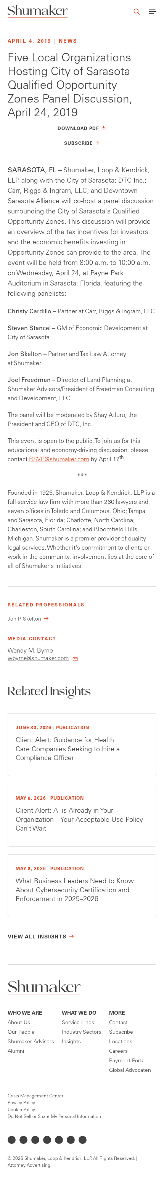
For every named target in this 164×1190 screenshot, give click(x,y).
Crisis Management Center (35, 1096)
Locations (120, 1042)
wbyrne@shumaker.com (38, 659)
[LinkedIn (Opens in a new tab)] (12, 1140)
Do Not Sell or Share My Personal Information (54, 1117)
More (117, 1013)
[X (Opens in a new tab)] (23, 1140)
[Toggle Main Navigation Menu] (152, 11)
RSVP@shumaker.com (59, 460)
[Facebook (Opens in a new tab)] (35, 1140)
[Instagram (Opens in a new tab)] (47, 1140)
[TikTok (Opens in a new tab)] (83, 1140)
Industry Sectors (81, 1032)
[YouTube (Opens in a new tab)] (59, 1140)
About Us (19, 1023)
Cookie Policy (21, 1110)
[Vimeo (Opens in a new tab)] (71, 1140)
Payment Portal (127, 1061)
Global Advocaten (130, 1070)
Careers (118, 1051)
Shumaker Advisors (31, 1042)
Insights (71, 1042)
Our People (21, 1032)
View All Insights (37, 937)
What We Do (79, 1013)
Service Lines (78, 1023)
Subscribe (121, 1032)
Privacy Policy (21, 1103)
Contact (118, 1023)
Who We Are (25, 1013)
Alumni (16, 1051)
